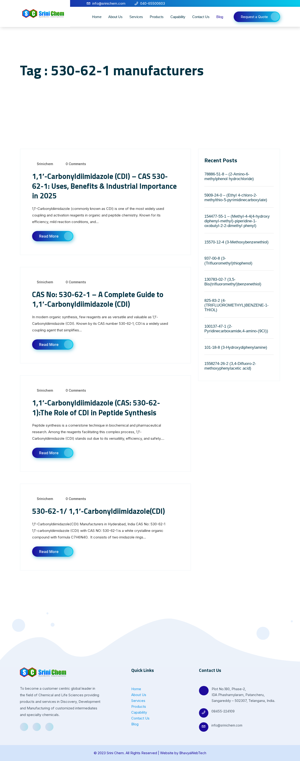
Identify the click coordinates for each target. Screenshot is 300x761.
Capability (177, 17)
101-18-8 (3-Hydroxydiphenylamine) (235, 347)
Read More (49, 236)
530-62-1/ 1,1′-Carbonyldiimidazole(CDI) (98, 511)
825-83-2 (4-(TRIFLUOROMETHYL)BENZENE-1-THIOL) (236, 305)
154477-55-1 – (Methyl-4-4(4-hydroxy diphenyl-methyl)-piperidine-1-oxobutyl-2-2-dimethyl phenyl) (237, 221)
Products (157, 17)
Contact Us (201, 17)
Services (136, 17)
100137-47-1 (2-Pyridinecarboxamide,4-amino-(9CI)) (236, 328)
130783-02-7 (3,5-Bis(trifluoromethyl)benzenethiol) (232, 281)
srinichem (45, 164)
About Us (115, 17)
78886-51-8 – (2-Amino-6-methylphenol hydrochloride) (229, 176)
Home (96, 17)
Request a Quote (254, 17)
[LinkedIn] (269, 3)
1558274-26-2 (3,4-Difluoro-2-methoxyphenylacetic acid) (230, 366)
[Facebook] (261, 3)
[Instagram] (277, 3)
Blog (219, 17)
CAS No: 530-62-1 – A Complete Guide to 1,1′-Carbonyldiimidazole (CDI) (97, 299)
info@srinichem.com (226, 725)
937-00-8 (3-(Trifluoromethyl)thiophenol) (228, 260)
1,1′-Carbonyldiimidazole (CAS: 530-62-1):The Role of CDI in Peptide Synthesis (96, 407)
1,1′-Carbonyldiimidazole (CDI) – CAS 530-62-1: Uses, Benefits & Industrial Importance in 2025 (104, 185)
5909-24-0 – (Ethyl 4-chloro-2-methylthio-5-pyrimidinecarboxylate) (235, 197)
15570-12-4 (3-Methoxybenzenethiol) (236, 242)
